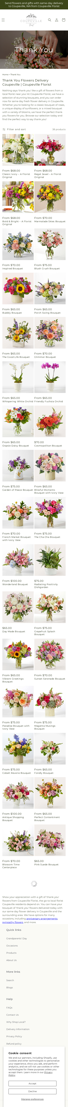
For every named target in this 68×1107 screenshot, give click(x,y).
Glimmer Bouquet (45, 357)
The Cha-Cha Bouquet (47, 537)
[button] (49, 19)
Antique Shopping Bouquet (13, 819)
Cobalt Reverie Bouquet (16, 773)
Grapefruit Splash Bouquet (44, 633)
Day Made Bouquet (13, 631)
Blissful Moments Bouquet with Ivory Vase (49, 491)
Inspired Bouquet (12, 268)
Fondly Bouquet (43, 773)
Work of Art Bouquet (46, 1006)
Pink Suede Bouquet (46, 864)
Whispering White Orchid (17, 401)
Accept (32, 1083)
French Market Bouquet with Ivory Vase (16, 538)
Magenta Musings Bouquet (45, 727)
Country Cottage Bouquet (49, 911)
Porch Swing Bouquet (47, 312)
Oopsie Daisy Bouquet (15, 445)
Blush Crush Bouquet (47, 268)
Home (5, 74)
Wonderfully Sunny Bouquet (45, 960)
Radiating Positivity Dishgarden (46, 586)
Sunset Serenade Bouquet (49, 678)
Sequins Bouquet (12, 958)
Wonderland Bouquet (15, 584)
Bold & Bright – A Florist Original (17, 223)
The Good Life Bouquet (16, 357)
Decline (32, 1091)
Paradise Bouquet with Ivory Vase (16, 727)
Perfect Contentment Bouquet (47, 819)
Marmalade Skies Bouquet (50, 221)
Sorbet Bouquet (11, 1006)
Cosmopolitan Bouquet (48, 445)
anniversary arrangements (41, 1043)
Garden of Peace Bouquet (17, 489)
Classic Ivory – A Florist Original (16, 175)
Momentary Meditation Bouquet (16, 913)
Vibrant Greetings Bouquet (13, 680)
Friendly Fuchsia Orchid (48, 401)
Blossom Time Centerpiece (10, 866)
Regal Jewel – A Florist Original (47, 175)
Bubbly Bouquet (12, 312)
